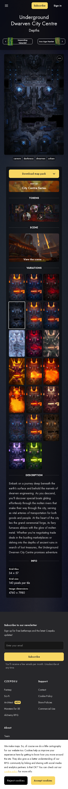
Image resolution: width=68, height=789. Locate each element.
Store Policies (45, 702)
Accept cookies (43, 780)
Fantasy (8, 690)
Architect (12, 702)
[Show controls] (59, 58)
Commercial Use (46, 708)
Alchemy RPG (11, 715)
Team (7, 736)
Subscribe (40, 5)
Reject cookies (16, 780)
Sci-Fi (7, 696)
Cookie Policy (45, 696)
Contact (42, 690)
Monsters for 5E (12, 708)
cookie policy (11, 771)
